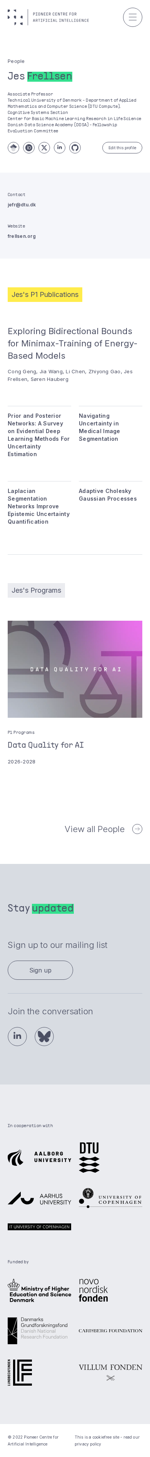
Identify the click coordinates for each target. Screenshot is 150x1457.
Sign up (40, 970)
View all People (95, 829)
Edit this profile (122, 147)
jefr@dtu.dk (22, 205)
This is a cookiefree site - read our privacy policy (107, 1440)
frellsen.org (22, 236)
